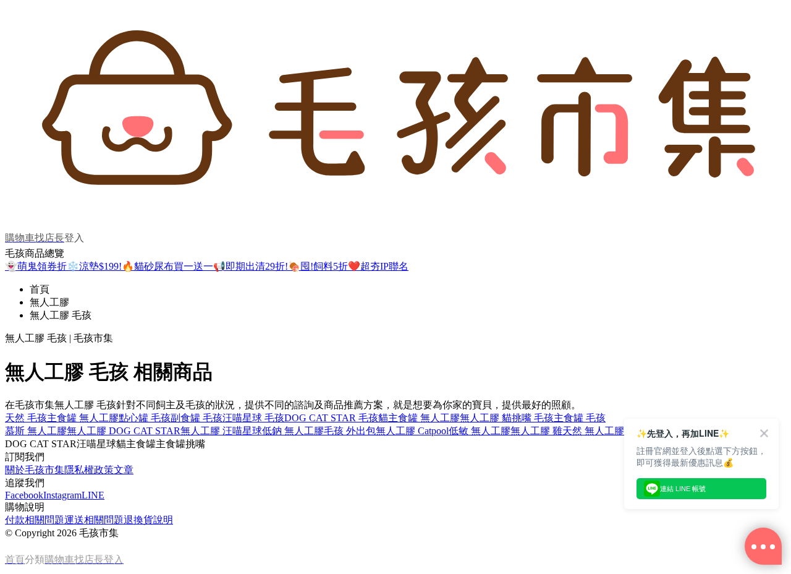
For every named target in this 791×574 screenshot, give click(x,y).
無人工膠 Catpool (412, 431)
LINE (93, 495)
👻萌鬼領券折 (36, 266)
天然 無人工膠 (593, 431)
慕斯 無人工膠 (36, 431)
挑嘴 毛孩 (533, 418)
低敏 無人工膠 (479, 431)
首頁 (39, 289)
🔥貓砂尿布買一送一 (167, 266)
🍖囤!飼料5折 (318, 266)
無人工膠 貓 (486, 418)
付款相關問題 (34, 520)
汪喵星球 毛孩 (253, 418)
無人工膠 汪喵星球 (221, 431)
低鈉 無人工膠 (293, 431)
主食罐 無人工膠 (83, 418)
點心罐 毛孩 (145, 418)
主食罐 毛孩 (580, 418)
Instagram (62, 495)
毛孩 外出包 (350, 431)
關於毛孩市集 (34, 470)
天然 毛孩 (26, 418)
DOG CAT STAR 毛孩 (331, 418)
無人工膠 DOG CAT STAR (123, 431)
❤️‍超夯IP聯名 (378, 266)
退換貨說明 (148, 520)
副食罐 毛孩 (196, 418)
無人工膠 (49, 302)
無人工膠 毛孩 (60, 315)
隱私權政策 (89, 470)
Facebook (24, 495)
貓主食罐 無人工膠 (419, 418)
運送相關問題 (94, 520)
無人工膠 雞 (536, 431)
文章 (123, 470)
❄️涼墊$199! (94, 266)
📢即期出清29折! (250, 266)
